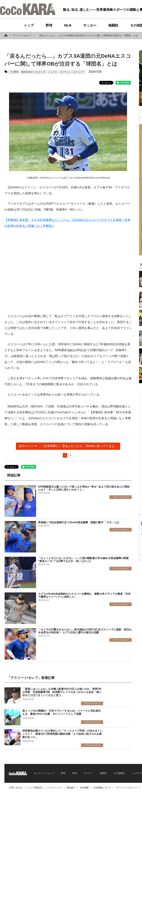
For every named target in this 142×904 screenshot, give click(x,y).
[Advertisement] (68, 271)
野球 (49, 25)
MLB (67, 25)
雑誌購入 (71, 787)
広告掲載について (102, 787)
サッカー (90, 25)
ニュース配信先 (34, 787)
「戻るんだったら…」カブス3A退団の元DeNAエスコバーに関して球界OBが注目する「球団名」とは (87, 35)
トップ (29, 25)
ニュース (52, 72)
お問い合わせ (15, 787)
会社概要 (84, 787)
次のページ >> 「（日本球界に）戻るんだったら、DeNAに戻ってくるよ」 (68, 446)
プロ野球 (13, 72)
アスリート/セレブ (22, 35)
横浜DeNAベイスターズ (33, 72)
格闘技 (113, 25)
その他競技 (119, 773)
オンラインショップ (44, 773)
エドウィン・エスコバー (72, 72)
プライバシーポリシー (126, 787)
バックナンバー (54, 787)
